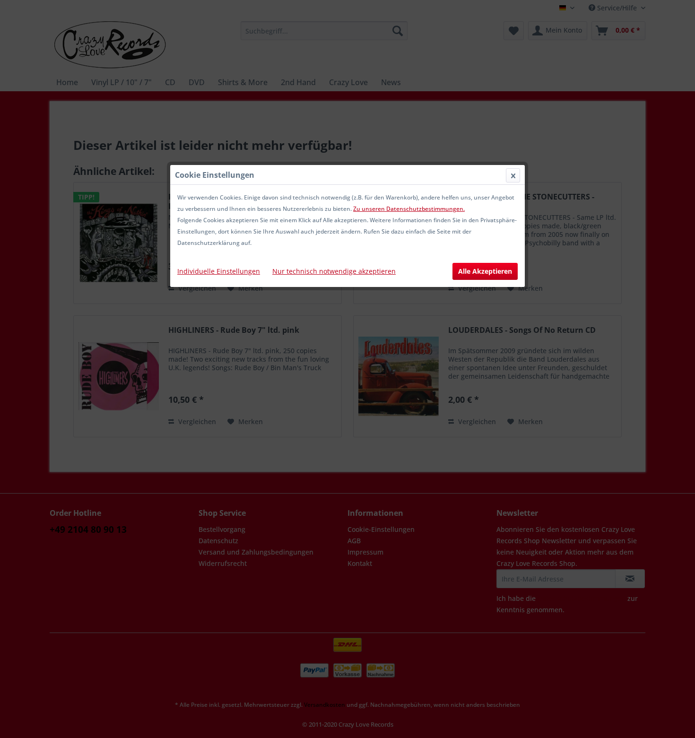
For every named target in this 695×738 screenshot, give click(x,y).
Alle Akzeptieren (485, 271)
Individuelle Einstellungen (218, 271)
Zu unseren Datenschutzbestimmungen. (409, 209)
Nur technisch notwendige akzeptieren (334, 271)
